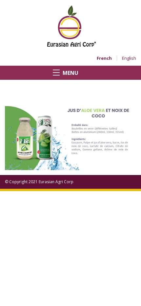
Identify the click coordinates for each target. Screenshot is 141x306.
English (129, 58)
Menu (70, 72)
